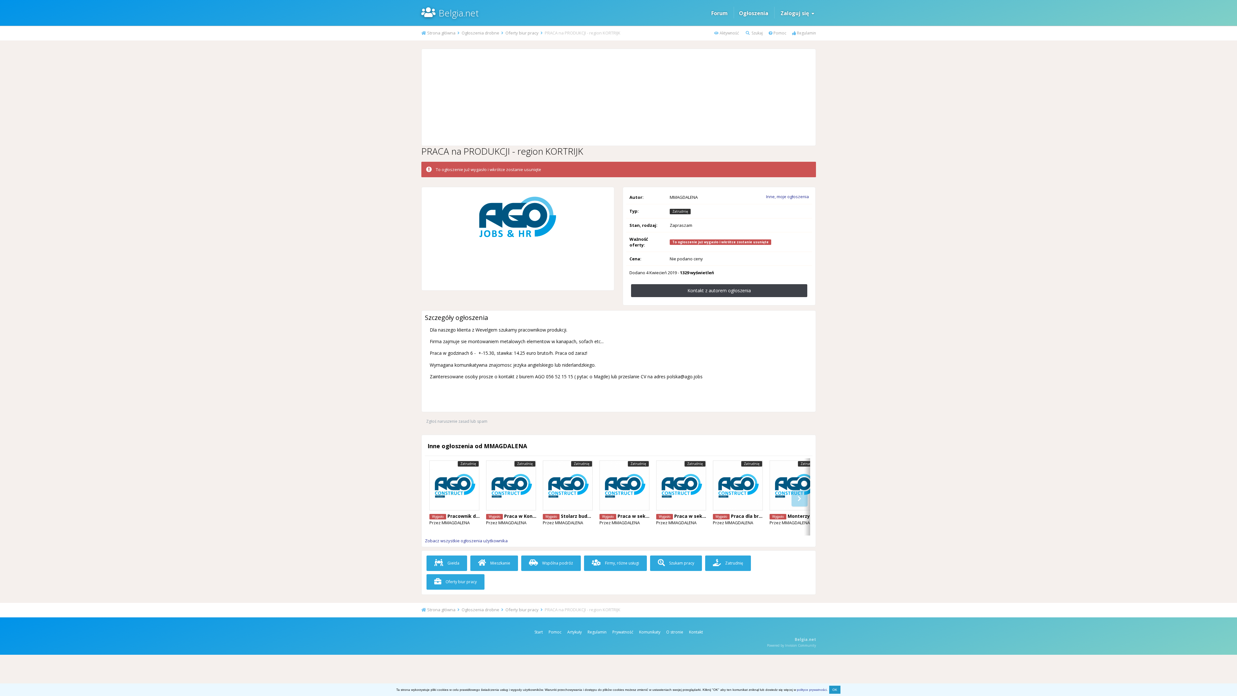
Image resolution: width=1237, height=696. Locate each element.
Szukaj (757, 33)
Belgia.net (459, 13)
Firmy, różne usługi (621, 563)
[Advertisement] (618, 97)
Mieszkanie (499, 563)
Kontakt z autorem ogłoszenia (719, 290)
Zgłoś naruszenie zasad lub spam (456, 421)
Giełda (452, 563)
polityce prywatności (812, 689)
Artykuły (574, 632)
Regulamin (806, 33)
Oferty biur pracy (461, 582)
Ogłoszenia (753, 13)
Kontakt (696, 632)
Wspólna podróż (557, 563)
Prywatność (622, 632)
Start (538, 632)
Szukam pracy (681, 563)
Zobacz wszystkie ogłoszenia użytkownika (466, 541)
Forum (719, 13)
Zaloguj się (796, 13)
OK (834, 689)
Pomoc (779, 33)
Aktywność (729, 33)
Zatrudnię (733, 563)
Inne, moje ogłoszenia (787, 196)
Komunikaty (649, 632)
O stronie (674, 632)
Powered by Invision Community (791, 645)
